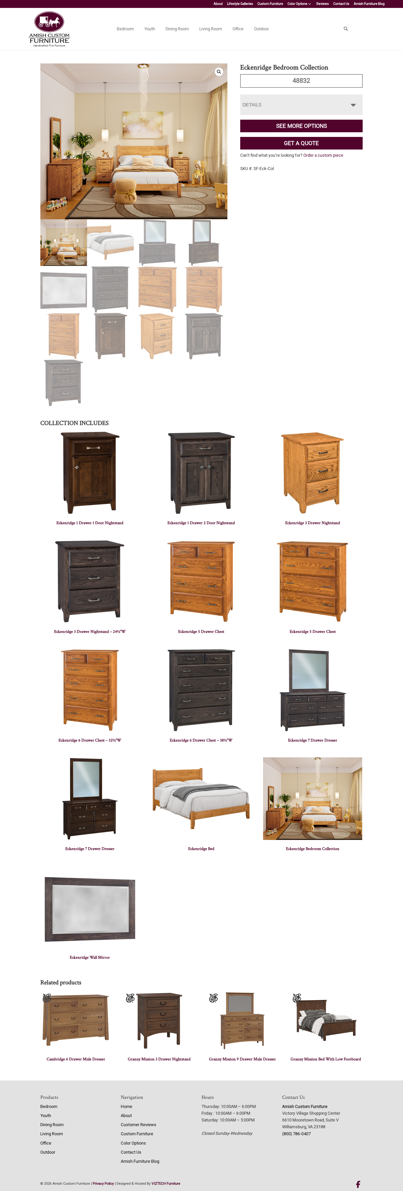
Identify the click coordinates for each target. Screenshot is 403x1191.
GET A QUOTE (301, 143)
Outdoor (261, 28)
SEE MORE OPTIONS (301, 126)
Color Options (297, 4)
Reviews (322, 4)
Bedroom (125, 28)
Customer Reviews (138, 1124)
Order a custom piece (323, 155)
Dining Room (177, 28)
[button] (219, 72)
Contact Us (341, 4)
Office (238, 28)
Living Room (210, 28)
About (218, 4)
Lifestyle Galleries (240, 4)
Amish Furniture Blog (369, 4)
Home (126, 1106)
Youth (149, 28)
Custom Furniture (270, 4)
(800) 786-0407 (296, 1133)
